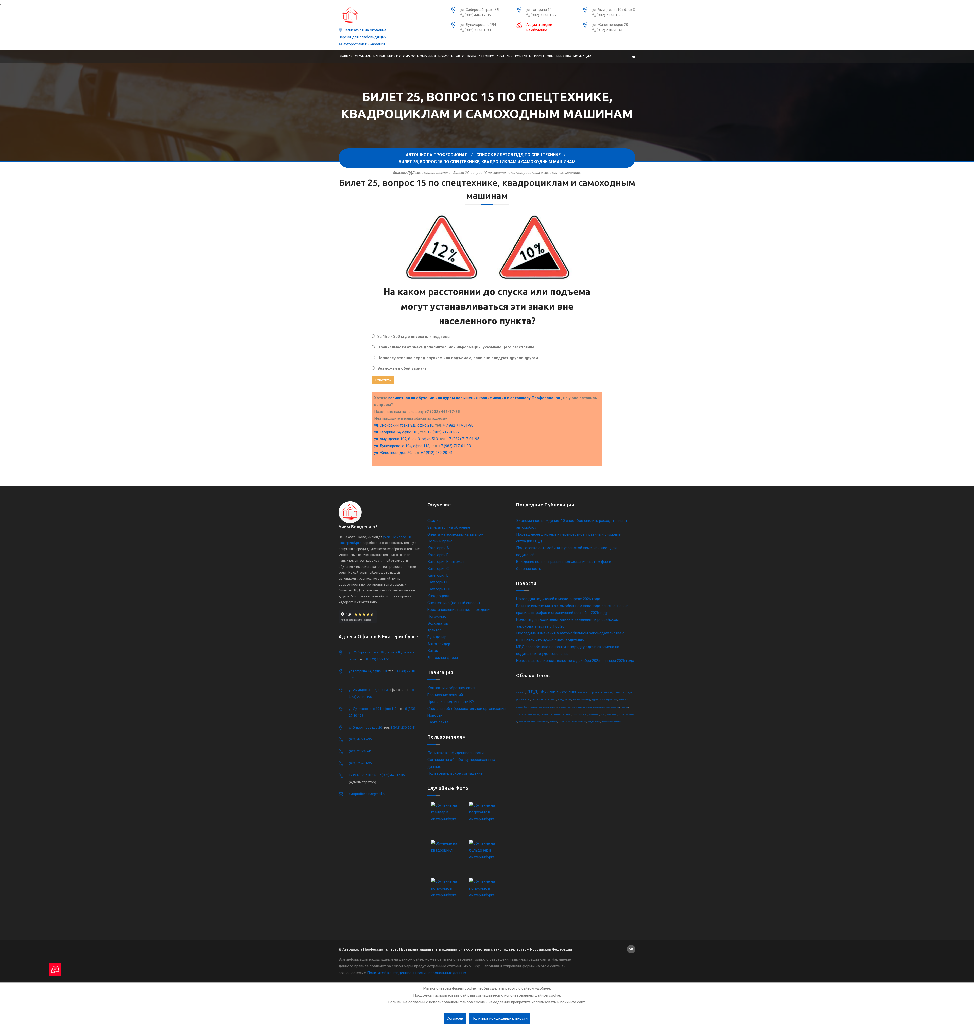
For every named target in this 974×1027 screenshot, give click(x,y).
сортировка (544, 707)
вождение (606, 692)
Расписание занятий (445, 695)
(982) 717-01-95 (609, 15)
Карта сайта (437, 722)
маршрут (533, 707)
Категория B (438, 555)
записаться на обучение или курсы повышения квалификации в (474, 398)
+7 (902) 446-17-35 (391, 775)
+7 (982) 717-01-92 (443, 432)
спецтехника (564, 707)
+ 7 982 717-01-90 (458, 425)
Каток (432, 650)
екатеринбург (542, 722)
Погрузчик (436, 616)
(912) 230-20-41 (609, 30)
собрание (594, 692)
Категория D (438, 575)
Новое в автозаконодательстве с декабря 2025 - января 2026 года (575, 660)
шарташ (581, 707)
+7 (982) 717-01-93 (455, 446)
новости (553, 707)
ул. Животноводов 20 (610, 25)
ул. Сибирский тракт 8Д (480, 10)
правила (624, 707)
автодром (537, 699)
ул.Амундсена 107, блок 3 (368, 690)
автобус (553, 722)
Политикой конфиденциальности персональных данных (416, 973)
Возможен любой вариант (402, 368)
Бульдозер (436, 637)
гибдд (561, 700)
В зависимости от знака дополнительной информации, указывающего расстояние (455, 347)
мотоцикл (628, 692)
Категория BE (439, 582)
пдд (532, 691)
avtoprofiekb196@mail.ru (363, 44)
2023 (568, 722)
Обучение (363, 56)
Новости (446, 56)
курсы (595, 700)
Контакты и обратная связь (451, 688)
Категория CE (439, 589)
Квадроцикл (438, 596)
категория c (612, 714)
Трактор (434, 630)
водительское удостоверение (606, 707)
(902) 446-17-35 (477, 15)
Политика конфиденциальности (455, 753)
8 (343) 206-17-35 (378, 659)
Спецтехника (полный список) (453, 602)
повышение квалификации (527, 714)
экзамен (582, 692)
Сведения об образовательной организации (466, 708)
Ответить (383, 380)
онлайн (568, 700)
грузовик (545, 714)
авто (615, 700)
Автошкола (466, 56)
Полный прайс (440, 541)
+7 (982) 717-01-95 (463, 439)
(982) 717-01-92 (543, 15)
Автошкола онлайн (496, 56)
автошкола (520, 692)
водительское (594, 722)
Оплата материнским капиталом (455, 534)
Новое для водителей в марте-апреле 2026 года (558, 599)
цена (574, 722)
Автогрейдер (438, 644)
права (617, 692)
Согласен (455, 1018)
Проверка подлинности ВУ (450, 701)
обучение (548, 691)
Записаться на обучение (364, 30)
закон (589, 707)
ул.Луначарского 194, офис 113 (373, 709)
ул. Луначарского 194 (478, 25)
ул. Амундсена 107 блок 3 (613, 10)
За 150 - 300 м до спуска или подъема (413, 336)
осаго (574, 707)
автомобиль (555, 714)
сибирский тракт (580, 714)
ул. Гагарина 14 (539, 10)
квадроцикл (594, 714)
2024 (561, 722)
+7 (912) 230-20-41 (437, 452)
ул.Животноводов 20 (365, 727)
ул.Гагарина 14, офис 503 (368, 671)
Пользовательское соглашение (455, 773)
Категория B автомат (445, 561)
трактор (576, 700)
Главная (345, 56)
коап (603, 714)
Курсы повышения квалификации (562, 56)
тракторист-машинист (611, 722)
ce (585, 722)
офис (580, 722)
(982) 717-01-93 (477, 30)
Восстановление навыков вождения (459, 609)
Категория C (438, 568)
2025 (621, 714)
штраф (609, 700)
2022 (602, 700)
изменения (568, 692)
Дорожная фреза (442, 657)
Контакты (523, 56)
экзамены (566, 714)
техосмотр (586, 700)
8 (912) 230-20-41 (403, 727)
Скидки (434, 520)
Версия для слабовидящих (362, 37)
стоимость (550, 699)
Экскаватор (437, 623)
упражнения (523, 699)
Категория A (438, 548)
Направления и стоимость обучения (404, 56)
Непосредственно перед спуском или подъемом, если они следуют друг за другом (457, 358)
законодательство (527, 722)
